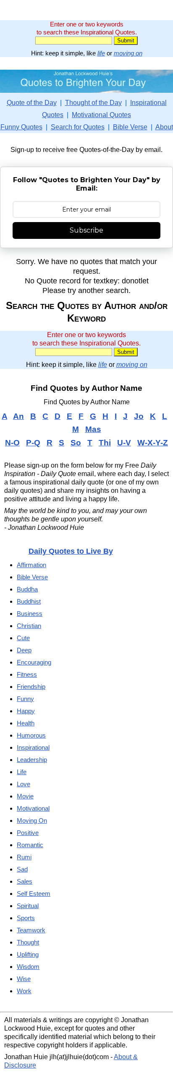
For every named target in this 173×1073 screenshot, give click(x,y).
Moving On (32, 820)
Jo (139, 416)
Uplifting (28, 954)
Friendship (31, 686)
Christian (29, 625)
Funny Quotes (21, 127)
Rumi (24, 857)
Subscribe (86, 230)
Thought (28, 942)
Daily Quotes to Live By (71, 551)
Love (23, 784)
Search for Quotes (78, 127)
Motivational (33, 808)
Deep (24, 650)
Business (29, 613)
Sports (26, 917)
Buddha (27, 589)
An (18, 416)
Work (24, 990)
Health (25, 723)
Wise (24, 978)
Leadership (32, 759)
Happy (26, 710)
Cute (23, 637)
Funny (25, 698)
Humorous (31, 735)
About (164, 127)
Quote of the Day (32, 102)
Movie (25, 796)
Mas (93, 429)
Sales (24, 881)
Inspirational (33, 747)
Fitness (27, 674)
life (101, 53)
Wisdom (28, 966)
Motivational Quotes (101, 114)
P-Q (33, 442)
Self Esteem (33, 893)
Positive (28, 832)
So (76, 442)
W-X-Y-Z (152, 442)
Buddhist (29, 601)
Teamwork (31, 930)
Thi (105, 442)
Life (21, 771)
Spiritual (28, 905)
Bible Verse (130, 127)
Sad (22, 869)
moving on (128, 53)
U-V (124, 442)
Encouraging (34, 662)
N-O (12, 442)
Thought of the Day (93, 102)
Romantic (30, 844)
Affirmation (31, 564)
